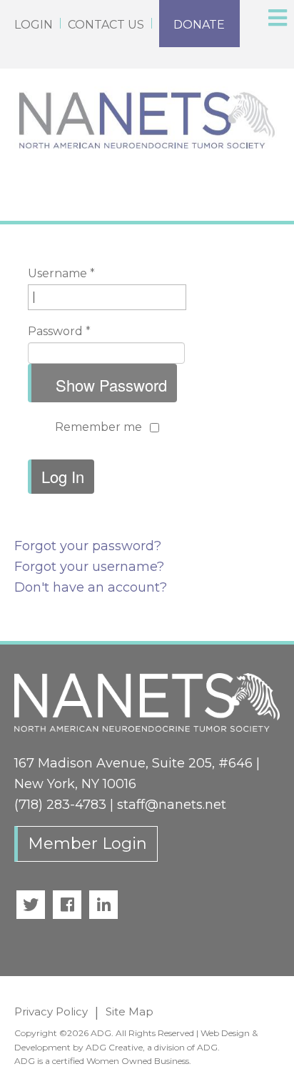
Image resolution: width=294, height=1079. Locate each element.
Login (33, 24)
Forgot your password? (87, 546)
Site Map (129, 1011)
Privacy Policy (51, 1011)
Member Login (87, 843)
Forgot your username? (89, 567)
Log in (62, 476)
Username (61, 273)
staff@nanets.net (171, 804)
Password (59, 331)
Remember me (98, 427)
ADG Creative (114, 1047)
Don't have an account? (90, 587)
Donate (199, 24)
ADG (207, 1047)
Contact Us (106, 24)
